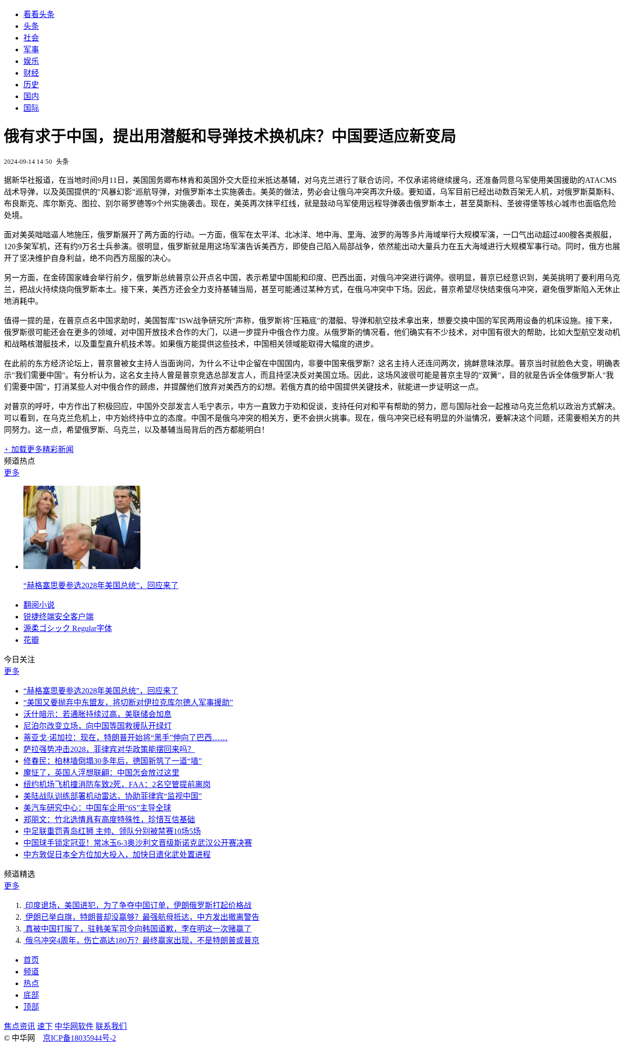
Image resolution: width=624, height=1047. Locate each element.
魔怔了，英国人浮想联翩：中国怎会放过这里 (101, 773)
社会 (31, 38)
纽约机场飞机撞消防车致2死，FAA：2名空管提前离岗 (117, 784)
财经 (31, 73)
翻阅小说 (39, 605)
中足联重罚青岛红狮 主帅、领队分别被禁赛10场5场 (112, 831)
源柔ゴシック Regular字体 (67, 628)
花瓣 (31, 640)
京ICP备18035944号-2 (79, 1038)
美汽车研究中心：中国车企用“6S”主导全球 (97, 808)
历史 (31, 84)
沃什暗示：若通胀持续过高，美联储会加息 (97, 714)
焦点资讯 (19, 1026)
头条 (31, 26)
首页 (31, 960)
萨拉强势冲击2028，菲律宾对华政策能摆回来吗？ (109, 749)
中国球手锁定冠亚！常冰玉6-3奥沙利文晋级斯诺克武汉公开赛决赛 (137, 843)
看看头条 (39, 14)
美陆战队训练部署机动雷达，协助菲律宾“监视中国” (112, 796)
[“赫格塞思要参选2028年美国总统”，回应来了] (81, 566)
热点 (31, 983)
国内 (31, 96)
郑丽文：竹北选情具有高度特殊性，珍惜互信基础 (109, 819)
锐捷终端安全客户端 (58, 616)
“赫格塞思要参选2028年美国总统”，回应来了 (100, 585)
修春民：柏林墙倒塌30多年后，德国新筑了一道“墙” (112, 761)
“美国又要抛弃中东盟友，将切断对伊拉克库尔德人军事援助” (128, 702)
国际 (31, 108)
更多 (12, 473)
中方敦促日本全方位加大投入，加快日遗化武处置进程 (117, 854)
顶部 (31, 1007)
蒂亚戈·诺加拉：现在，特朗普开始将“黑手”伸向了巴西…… (125, 737)
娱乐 (31, 61)
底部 (31, 995)
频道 (31, 972)
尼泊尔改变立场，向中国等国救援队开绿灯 (97, 726)
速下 (45, 1026)
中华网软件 (74, 1026)
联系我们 (111, 1026)
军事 (31, 49)
